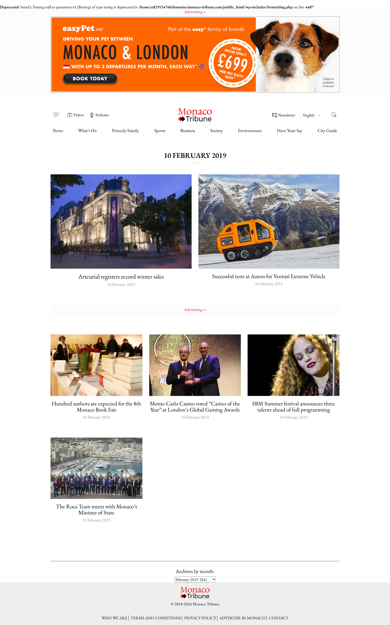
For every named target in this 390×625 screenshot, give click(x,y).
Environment (250, 130)
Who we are (114, 617)
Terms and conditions (156, 617)
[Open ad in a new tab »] (195, 54)
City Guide (327, 130)
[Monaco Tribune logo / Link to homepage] (195, 114)
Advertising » (195, 11)
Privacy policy (200, 617)
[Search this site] (333, 115)
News (58, 130)
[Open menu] (56, 111)
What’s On (87, 130)
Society (216, 130)
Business (187, 130)
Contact (278, 617)
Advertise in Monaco (242, 617)
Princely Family (125, 130)
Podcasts (102, 114)
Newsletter (286, 115)
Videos (78, 114)
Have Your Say (289, 130)
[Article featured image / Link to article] (121, 221)
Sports (159, 130)
